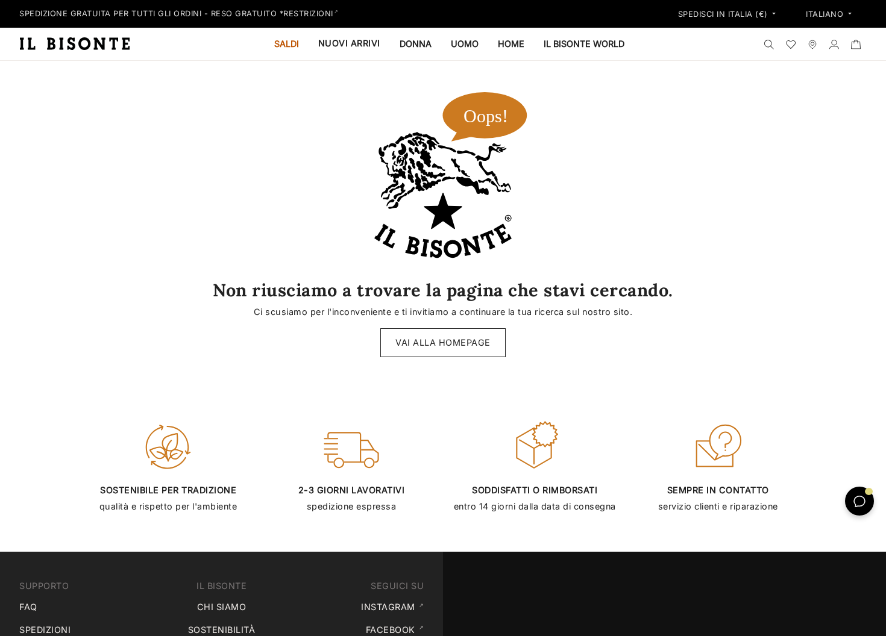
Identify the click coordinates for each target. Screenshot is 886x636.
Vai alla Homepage (443, 342)
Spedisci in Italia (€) (724, 14)
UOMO (465, 44)
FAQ (28, 607)
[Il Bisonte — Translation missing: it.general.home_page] (79, 43)
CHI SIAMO (222, 607)
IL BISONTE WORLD (584, 44)
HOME (511, 44)
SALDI (286, 44)
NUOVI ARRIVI (349, 43)
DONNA (416, 44)
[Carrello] (856, 44)
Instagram (395, 606)
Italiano (826, 14)
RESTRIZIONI (308, 13)
